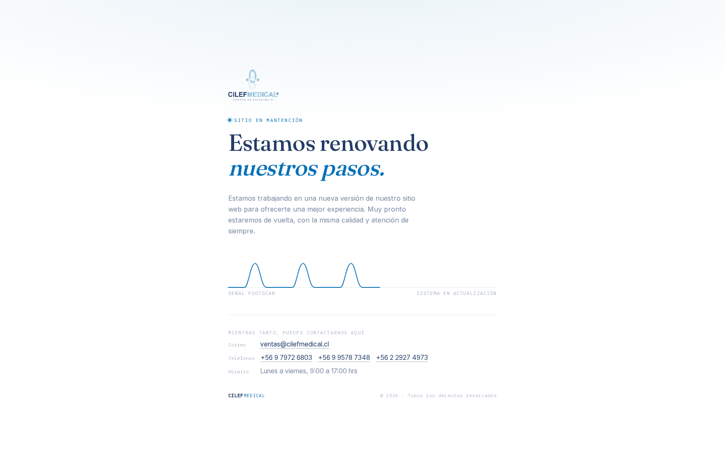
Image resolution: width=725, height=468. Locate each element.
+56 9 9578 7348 (344, 358)
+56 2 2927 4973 (402, 358)
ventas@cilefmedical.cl (294, 344)
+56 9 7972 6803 (286, 358)
